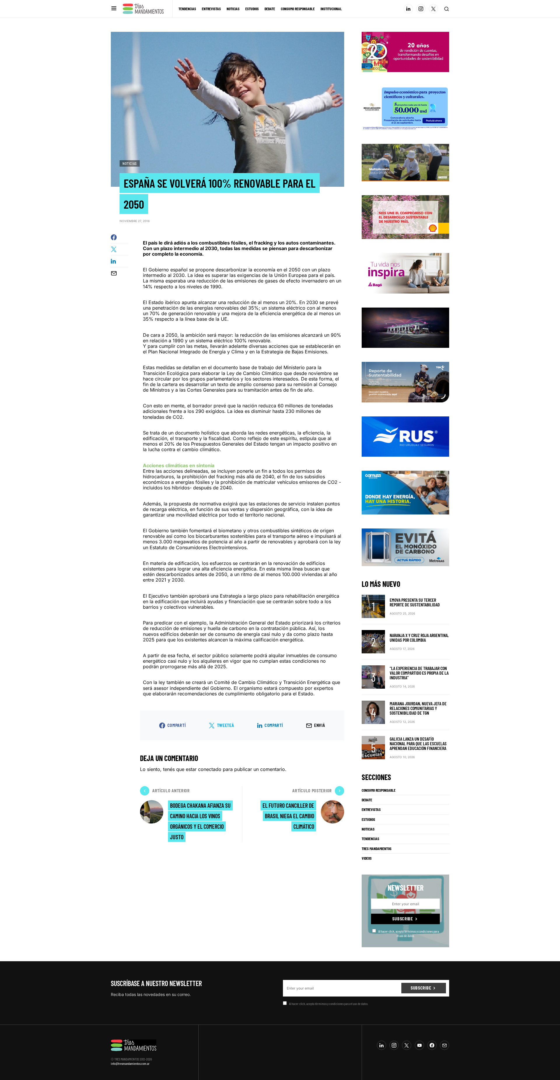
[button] (114, 8)
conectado (209, 769)
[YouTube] (419, 1045)
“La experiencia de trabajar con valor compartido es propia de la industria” (419, 672)
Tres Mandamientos (376, 848)
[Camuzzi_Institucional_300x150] (405, 492)
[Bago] (405, 273)
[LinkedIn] (408, 9)
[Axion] (405, 327)
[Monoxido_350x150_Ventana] (405, 547)
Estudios (368, 819)
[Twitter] (433, 9)
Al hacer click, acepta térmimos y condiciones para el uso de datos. (408, 933)
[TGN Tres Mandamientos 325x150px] (405, 382)
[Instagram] (421, 9)
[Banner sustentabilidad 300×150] (405, 217)
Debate (367, 800)
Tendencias (370, 838)
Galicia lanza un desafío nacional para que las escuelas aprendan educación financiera (418, 743)
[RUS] (405, 436)
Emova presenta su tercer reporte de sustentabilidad (415, 602)
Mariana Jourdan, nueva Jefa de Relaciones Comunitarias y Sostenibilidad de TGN (418, 708)
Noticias (130, 163)
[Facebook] (432, 1045)
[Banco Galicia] (405, 162)
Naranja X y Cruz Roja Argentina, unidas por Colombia (419, 637)
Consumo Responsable (379, 790)
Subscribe (402, 918)
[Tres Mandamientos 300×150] (405, 107)
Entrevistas (371, 809)
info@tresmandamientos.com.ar (130, 1063)
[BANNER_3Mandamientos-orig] (405, 51)
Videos (367, 858)
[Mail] (444, 1045)
